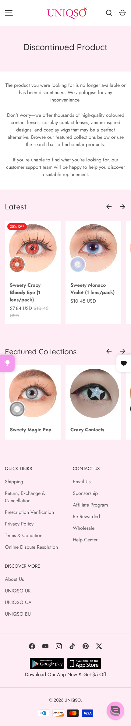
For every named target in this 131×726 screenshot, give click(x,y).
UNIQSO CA (18, 602)
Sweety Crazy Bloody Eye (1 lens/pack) (25, 292)
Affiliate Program (90, 504)
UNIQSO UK (18, 590)
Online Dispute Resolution (31, 547)
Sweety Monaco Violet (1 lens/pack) (92, 289)
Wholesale (83, 528)
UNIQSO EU (18, 613)
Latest (16, 206)
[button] (115, 710)
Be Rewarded (86, 516)
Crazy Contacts (87, 429)
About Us (14, 579)
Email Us (81, 481)
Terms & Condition (23, 535)
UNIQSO (73, 700)
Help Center (85, 539)
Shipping (14, 481)
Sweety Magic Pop (30, 429)
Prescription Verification (29, 512)
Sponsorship (85, 493)
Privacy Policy (19, 523)
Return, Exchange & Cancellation (25, 497)
